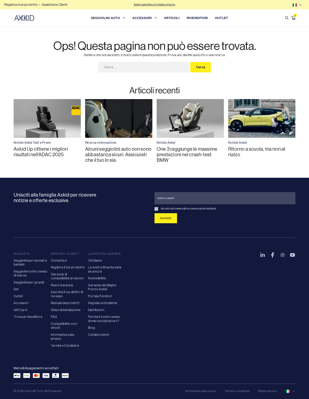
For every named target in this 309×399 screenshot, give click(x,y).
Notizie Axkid (23, 142)
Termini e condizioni (237, 391)
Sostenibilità (97, 278)
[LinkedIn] (262, 255)
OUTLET (221, 18)
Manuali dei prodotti (65, 303)
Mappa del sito (267, 391)
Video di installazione (65, 310)
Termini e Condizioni (65, 345)
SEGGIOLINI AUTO (105, 18)
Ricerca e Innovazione (100, 142)
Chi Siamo (95, 260)
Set (16, 289)
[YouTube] (292, 255)
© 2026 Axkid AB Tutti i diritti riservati (37, 391)
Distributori (96, 310)
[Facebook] (272, 255)
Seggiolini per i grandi (29, 282)
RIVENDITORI (197, 18)
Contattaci (59, 260)
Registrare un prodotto (21, 4)
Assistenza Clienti (54, 4)
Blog (91, 327)
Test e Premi (41, 142)
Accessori (21, 303)
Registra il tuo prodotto (68, 267)
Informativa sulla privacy (200, 391)
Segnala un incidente (102, 303)
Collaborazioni (98, 334)
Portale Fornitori (100, 296)
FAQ (54, 317)
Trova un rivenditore (28, 317)
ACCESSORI (142, 18)
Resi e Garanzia (62, 285)
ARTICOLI (172, 18)
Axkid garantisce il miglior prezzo (154, 4)
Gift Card (20, 310)
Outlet (18, 296)
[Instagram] (282, 255)
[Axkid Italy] (24, 18)
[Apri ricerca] (287, 18)
